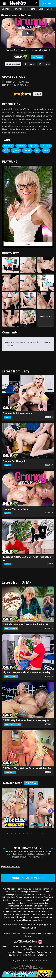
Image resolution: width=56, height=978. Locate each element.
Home (6, 924)
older (46, 150)
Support (4, 946)
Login (33, 927)
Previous (3, 809)
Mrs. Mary (10, 772)
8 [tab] (35, 833)
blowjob (21, 145)
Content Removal (40, 946)
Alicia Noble (11, 628)
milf (6, 150)
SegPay (50, 933)
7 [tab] (31, 833)
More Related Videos (28, 878)
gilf (37, 150)
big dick (33, 145)
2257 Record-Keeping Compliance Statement (28, 955)
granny (16, 150)
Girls (41, 9)
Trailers (22, 924)
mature (27, 150)
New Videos (19, 9)
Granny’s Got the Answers (17, 413)
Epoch (28, 936)
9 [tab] (39, 833)
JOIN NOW (47, 3)
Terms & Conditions (13, 952)
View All (31, 783)
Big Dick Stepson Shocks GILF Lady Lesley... (27, 672)
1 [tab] (7, 833)
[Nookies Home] (20, 3)
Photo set (46, 64)
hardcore (8, 145)
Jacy (7, 417)
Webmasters (26, 946)
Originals (6, 9)
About (49, 924)
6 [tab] (27, 833)
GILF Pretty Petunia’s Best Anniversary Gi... (27, 720)
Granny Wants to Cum (15, 509)
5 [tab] (23, 833)
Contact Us (15, 946)
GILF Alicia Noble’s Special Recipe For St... (26, 624)
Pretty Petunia (12, 724)
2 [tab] (11, 833)
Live (33, 9)
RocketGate (41, 933)
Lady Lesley (10, 676)
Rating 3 (38, 94)
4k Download (14, 64)
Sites (49, 9)
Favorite (31, 64)
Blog (42, 924)
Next (49, 809)
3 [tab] (15, 833)
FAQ (22, 927)
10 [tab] (43, 833)
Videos (13, 924)
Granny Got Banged (14, 461)
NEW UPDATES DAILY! (28, 848)
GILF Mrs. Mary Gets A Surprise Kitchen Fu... (28, 768)
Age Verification (44, 952)
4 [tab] (19, 833)
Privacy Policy (30, 952)
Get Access (37, 57)
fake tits (46, 145)
